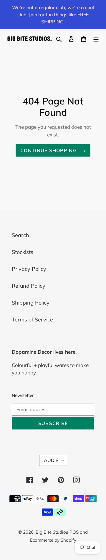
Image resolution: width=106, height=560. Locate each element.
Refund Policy (28, 285)
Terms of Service (32, 319)
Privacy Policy (29, 268)
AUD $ (51, 460)
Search (20, 235)
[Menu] (96, 38)
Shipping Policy (30, 302)
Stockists (22, 252)
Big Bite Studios (52, 532)
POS (74, 532)
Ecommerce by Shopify (53, 540)
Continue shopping (48, 150)
